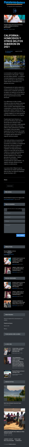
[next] (23, 21)
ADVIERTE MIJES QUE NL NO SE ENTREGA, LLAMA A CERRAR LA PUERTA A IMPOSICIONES (13, 26)
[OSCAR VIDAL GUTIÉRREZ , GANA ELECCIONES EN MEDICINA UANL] (7, 351)
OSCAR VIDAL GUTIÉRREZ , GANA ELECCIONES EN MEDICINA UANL (18, 350)
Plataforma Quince (12, 444)
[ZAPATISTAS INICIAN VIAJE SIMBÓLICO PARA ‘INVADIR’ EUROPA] (14, 419)
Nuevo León (6, 29)
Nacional (5, 434)
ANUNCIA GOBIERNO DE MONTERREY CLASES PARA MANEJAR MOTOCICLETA (18, 302)
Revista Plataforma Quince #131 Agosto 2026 (14, 197)
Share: (5, 179)
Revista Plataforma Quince (9, 199)
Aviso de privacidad (9, 440)
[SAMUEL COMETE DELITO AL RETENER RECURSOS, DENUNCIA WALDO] (7, 270)
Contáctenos (18, 440)
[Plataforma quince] (14, 3)
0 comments (8, 52)
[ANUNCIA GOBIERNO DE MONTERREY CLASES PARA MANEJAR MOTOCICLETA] (7, 304)
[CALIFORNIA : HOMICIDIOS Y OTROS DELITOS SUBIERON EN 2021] (14, 62)
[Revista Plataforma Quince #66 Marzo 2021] (7, 374)
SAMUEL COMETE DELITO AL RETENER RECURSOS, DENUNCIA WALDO (18, 269)
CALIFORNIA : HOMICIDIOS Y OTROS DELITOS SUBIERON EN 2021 (13, 41)
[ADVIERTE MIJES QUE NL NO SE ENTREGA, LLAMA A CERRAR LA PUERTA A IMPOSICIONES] (14, 19)
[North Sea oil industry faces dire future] (14, 393)
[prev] (5, 21)
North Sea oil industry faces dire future (12, 403)
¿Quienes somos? (8, 439)
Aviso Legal (17, 439)
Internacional (10, 51)
